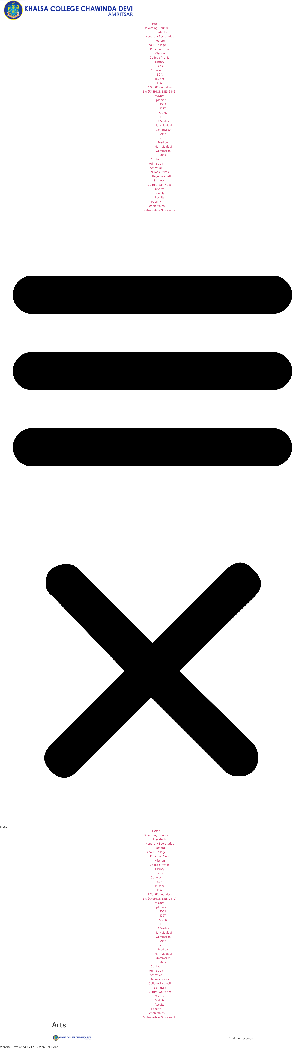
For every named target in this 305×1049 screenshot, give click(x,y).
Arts (163, 134)
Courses (156, 70)
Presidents (160, 32)
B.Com (159, 79)
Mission (160, 53)
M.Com (159, 95)
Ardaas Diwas (159, 172)
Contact (156, 159)
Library (159, 62)
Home (156, 23)
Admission (156, 163)
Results (159, 197)
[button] (152, 520)
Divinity (160, 193)
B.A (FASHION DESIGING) (160, 91)
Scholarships (156, 206)
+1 (159, 117)
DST (163, 108)
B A (159, 83)
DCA (163, 104)
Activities (156, 167)
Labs (159, 66)
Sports (159, 189)
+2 (159, 138)
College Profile (159, 57)
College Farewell (159, 176)
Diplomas (159, 100)
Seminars (160, 180)
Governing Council (156, 28)
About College (156, 45)
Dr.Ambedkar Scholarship (160, 210)
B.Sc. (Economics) (160, 87)
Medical (163, 142)
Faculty (156, 201)
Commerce (163, 129)
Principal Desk (159, 49)
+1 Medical (163, 121)
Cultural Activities (159, 184)
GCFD (163, 112)
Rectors (159, 40)
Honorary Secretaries (159, 36)
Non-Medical (163, 125)
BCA (160, 74)
